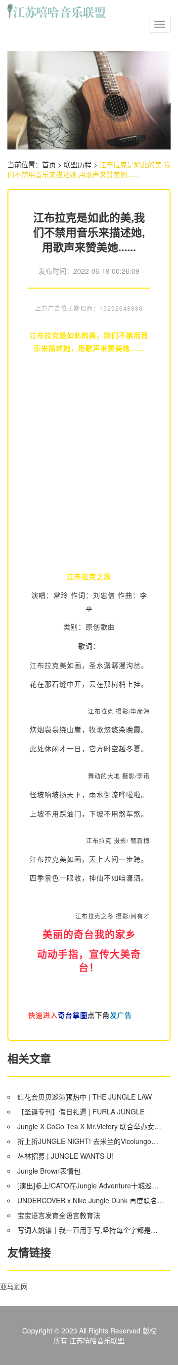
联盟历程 (77, 164)
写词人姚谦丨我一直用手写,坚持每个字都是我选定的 (90, 1230)
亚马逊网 (14, 1286)
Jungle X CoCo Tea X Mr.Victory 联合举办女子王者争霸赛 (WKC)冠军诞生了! (90, 1126)
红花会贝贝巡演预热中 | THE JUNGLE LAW (84, 1097)
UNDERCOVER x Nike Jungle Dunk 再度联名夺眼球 (90, 1200)
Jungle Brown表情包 (49, 1171)
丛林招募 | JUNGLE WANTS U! (65, 1156)
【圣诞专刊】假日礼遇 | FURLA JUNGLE (80, 1111)
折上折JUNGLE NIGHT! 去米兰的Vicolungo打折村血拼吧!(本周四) (90, 1141)
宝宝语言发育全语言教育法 (58, 1215)
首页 (49, 164)
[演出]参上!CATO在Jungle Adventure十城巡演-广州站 (90, 1185)
